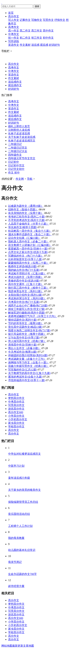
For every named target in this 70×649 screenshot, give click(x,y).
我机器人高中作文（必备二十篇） (28, 241)
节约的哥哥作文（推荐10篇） (25, 323)
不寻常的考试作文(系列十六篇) (26, 220)
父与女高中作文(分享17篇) (24, 337)
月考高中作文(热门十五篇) (24, 302)
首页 (11, 12)
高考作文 (13, 27)
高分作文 (13, 16)
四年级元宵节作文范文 (21, 158)
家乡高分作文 (16, 422)
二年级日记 (15, 144)
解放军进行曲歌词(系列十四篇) (26, 312)
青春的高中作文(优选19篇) (24, 280)
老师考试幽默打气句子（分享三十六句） (32, 316)
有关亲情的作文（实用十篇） (25, 213)
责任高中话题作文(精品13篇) (25, 326)
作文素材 (25, 44)
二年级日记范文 (17, 147)
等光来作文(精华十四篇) (22, 227)
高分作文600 (15, 412)
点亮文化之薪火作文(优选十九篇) (28, 252)
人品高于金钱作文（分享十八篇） (28, 223)
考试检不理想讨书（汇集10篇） (27, 273)
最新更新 (17, 645)
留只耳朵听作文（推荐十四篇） (27, 334)
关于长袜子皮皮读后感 (21, 137)
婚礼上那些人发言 (19, 126)
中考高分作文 (16, 401)
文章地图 (28, 645)
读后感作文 (15, 81)
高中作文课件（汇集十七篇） (25, 284)
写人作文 (13, 19)
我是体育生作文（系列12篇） (25, 291)
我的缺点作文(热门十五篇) (24, 270)
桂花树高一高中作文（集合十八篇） (30, 230)
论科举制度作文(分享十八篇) (25, 259)
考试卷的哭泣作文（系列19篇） (27, 298)
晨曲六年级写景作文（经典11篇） (28, 366)
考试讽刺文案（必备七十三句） (27, 358)
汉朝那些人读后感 (19, 129)
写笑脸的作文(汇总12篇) (22, 369)
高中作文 (48, 30)
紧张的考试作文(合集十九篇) (25, 376)
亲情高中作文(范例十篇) (22, 344)
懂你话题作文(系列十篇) (22, 319)
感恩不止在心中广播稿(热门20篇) (28, 305)
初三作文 (36, 37)
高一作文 (13, 30)
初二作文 (25, 37)
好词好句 (54, 44)
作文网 (20, 178)
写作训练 (13, 41)
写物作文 (36, 19)
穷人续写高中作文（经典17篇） (27, 341)
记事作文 (25, 19)
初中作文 (48, 37)
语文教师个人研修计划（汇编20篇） (30, 245)
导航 (29, 178)
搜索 (37, 6)
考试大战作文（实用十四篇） (25, 277)
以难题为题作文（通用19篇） (25, 205)
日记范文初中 (16, 169)
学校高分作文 (16, 426)
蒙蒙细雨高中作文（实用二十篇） (28, 262)
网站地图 (6, 645)
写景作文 (48, 19)
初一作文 (13, 37)
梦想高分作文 (16, 398)
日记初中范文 (16, 165)
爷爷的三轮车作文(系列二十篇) (26, 216)
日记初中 (13, 161)
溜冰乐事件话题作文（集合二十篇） (30, 234)
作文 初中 (14, 172)
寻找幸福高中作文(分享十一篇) (26, 380)
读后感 (35, 44)
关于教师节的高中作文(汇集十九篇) (29, 373)
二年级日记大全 (17, 151)
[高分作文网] (1, 2)
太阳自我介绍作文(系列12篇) (25, 294)
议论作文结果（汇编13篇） (24, 237)
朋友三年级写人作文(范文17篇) (26, 309)
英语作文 (13, 44)
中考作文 (13, 34)
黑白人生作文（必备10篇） (24, 348)
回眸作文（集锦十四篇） (23, 209)
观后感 (44, 44)
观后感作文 (15, 85)
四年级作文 (15, 154)
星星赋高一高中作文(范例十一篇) (28, 248)
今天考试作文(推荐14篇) (22, 351)
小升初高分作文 (17, 419)
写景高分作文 (16, 405)
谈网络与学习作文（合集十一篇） (28, 362)
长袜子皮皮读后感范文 (21, 140)
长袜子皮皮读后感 (19, 133)
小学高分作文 (16, 415)
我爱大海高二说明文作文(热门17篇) (29, 330)
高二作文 (25, 30)
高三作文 (36, 30)
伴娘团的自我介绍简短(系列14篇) (28, 355)
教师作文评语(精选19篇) (22, 266)
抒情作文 (59, 19)
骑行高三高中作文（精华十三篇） (28, 287)
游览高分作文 (16, 408)
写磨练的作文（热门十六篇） (25, 255)
